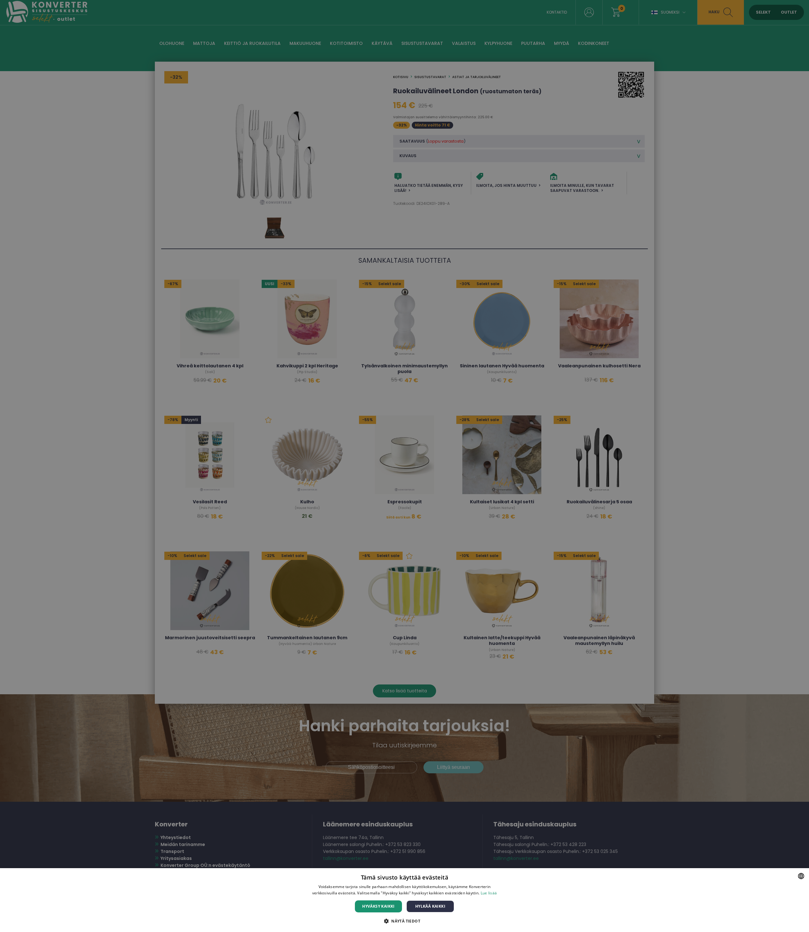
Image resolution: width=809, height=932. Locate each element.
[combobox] (801, 876)
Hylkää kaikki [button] (430, 906)
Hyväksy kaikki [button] (378, 906)
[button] (404, 920)
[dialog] (404, 900)
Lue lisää (489, 893)
